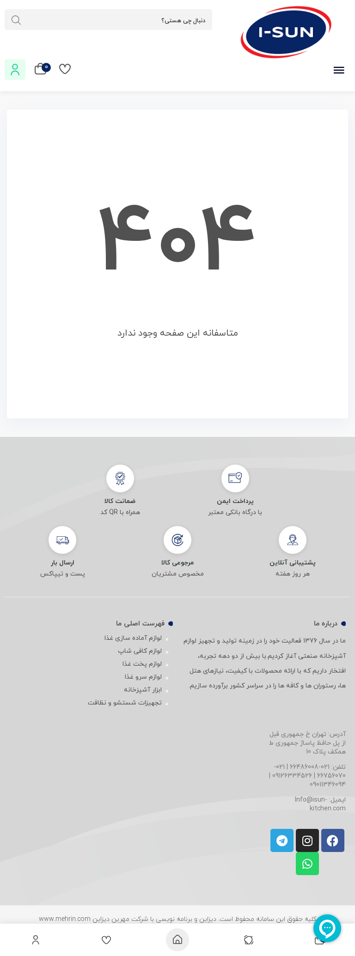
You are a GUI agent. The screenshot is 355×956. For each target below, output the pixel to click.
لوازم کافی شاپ (140, 651)
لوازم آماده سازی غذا (133, 638)
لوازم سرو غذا (143, 677)
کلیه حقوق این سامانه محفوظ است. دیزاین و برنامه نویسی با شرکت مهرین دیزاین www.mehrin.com (177, 919)
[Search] (16, 20)
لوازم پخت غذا (142, 664)
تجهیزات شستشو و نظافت (125, 703)
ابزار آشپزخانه (143, 690)
